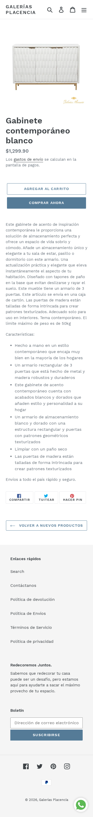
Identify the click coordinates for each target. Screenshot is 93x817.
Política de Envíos (28, 613)
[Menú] (84, 9)
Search (17, 571)
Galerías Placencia (21, 9)
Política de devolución (32, 599)
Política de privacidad (31, 641)
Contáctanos (23, 585)
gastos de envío (28, 159)
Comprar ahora (46, 203)
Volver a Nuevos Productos (50, 525)
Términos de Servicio (31, 627)
